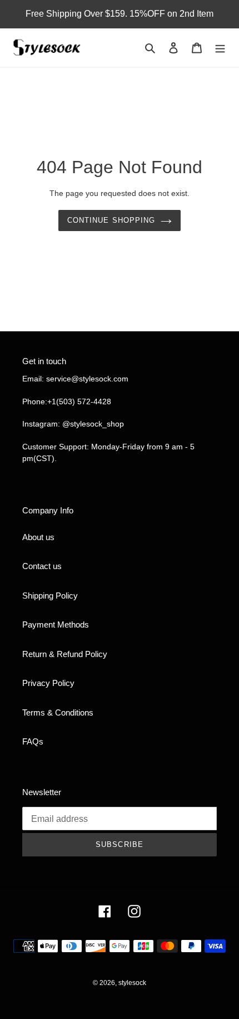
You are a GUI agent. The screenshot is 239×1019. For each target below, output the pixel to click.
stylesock (132, 983)
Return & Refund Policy (64, 654)
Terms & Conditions (57, 712)
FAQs (32, 741)
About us (38, 537)
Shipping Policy (50, 595)
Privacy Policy (48, 683)
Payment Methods (55, 624)
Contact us (42, 566)
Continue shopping (111, 220)
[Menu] (220, 48)
